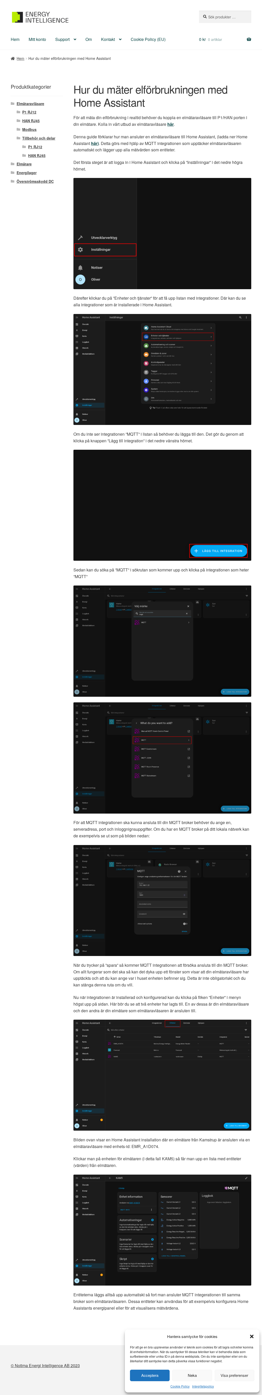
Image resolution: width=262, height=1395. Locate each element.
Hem (15, 39)
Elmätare (24, 163)
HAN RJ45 (31, 120)
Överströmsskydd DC (35, 181)
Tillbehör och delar (38, 138)
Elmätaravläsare (30, 103)
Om (88, 39)
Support (62, 39)
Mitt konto (37, 39)
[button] (251, 1336)
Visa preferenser (234, 1375)
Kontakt (108, 39)
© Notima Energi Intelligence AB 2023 (45, 1365)
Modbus (29, 129)
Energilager (27, 172)
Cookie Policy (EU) (148, 39)
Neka (192, 1375)
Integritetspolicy (203, 1386)
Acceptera (149, 1375)
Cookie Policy (180, 1386)
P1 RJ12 (29, 112)
